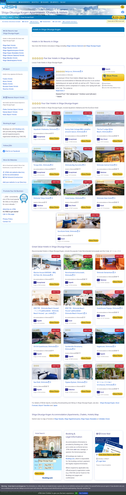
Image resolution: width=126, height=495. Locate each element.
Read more (60, 91)
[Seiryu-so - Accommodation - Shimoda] (43, 78)
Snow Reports (25, 2)
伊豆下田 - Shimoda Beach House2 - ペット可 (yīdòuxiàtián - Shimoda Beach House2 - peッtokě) (46, 310)
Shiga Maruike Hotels (10, 58)
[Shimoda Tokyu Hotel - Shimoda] (46, 187)
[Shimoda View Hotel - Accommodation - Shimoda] (109, 187)
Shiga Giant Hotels (9, 45)
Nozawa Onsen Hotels (10, 86)
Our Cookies (83, 493)
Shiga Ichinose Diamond (75, 46)
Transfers (46, 21)
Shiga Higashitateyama (72, 419)
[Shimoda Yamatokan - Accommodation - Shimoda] (109, 262)
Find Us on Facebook (12, 151)
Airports (55, 2)
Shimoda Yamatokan (105, 272)
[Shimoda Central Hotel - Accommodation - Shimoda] (109, 154)
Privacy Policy (8, 219)
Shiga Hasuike (59, 419)
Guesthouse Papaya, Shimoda (108, 308)
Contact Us (7, 222)
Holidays (45, 2)
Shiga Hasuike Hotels (10, 48)
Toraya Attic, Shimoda (42, 165)
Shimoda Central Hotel (105, 165)
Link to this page (8, 214)
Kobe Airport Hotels (10, 114)
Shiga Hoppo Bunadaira (89, 419)
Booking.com (19, 129)
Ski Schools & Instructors (14, 177)
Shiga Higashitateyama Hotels (13, 50)
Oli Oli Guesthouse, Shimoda (44, 346)
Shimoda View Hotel (104, 198)
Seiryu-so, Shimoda (72, 71)
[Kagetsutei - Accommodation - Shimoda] (109, 336)
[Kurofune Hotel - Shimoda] (78, 221)
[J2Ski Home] (9, 8)
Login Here (102, 461)
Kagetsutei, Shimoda (105, 346)
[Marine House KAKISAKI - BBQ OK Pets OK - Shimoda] (46, 262)
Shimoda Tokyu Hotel (42, 198)
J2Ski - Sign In (119, 17)
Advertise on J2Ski (9, 209)
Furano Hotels (8, 79)
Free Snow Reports (109, 455)
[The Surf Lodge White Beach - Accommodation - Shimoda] (109, 118)
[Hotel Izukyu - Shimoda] (78, 187)
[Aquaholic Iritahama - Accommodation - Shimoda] (46, 118)
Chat (64, 2)
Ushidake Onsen (104, 419)
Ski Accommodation (12, 175)
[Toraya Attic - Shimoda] (46, 154)
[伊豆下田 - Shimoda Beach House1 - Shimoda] (78, 297)
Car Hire (57, 21)
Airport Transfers (44, 405)
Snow (26, 21)
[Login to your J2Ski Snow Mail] (109, 445)
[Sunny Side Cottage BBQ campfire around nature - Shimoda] (78, 118)
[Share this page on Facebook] (122, 13)
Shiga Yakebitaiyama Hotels (12, 60)
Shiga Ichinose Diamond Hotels (13, 55)
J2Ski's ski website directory (14, 172)
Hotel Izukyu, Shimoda (73, 198)
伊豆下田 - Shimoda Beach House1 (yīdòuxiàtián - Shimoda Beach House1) (74, 310)
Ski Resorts (12, 2)
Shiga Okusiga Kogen (12, 21)
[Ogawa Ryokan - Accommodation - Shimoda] (78, 371)
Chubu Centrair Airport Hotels (13, 109)
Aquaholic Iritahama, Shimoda (45, 129)
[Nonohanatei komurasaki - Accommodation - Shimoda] (78, 262)
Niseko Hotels (8, 84)
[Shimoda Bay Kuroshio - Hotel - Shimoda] (78, 154)
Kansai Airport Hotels (10, 112)
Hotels (4, 17)
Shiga (16, 17)
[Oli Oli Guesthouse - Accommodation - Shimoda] (46, 336)
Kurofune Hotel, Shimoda (67, 231)
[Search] (122, 6)
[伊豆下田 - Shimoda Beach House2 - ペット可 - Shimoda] (46, 297)
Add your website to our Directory (14, 182)
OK (76, 493)
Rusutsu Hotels (8, 89)
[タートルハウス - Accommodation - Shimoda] (109, 371)
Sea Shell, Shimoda (41, 382)
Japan (10, 17)
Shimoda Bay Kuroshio (73, 165)
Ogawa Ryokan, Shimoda (74, 382)
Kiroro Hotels (7, 81)
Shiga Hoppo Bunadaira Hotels (13, 53)
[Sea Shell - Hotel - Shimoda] (46, 371)
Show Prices (54, 138)
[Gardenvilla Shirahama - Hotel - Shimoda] (78, 336)
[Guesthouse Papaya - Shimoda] (109, 297)
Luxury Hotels (71, 21)
